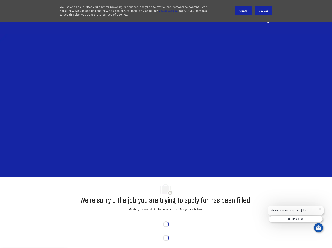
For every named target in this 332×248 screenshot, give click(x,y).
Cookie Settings (168, 10)
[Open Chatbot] (318, 227)
